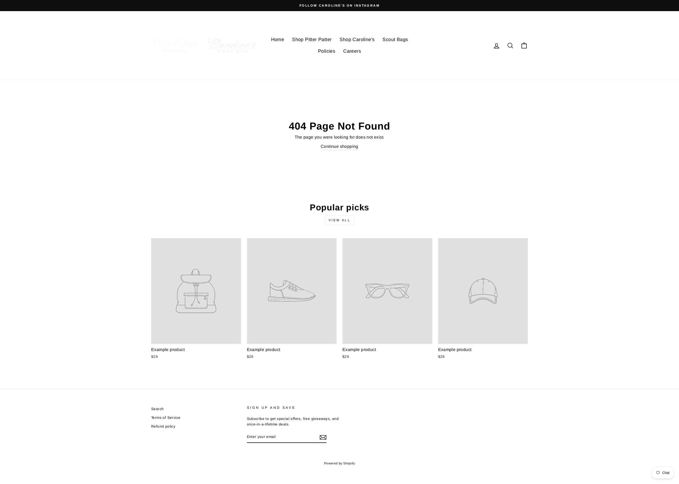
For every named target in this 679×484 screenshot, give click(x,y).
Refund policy (163, 426)
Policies (326, 51)
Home (277, 39)
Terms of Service (165, 418)
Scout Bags (395, 39)
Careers (352, 51)
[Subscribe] (323, 437)
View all (340, 220)
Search (157, 409)
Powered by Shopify (339, 463)
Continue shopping (339, 146)
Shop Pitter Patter (312, 39)
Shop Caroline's (357, 39)
